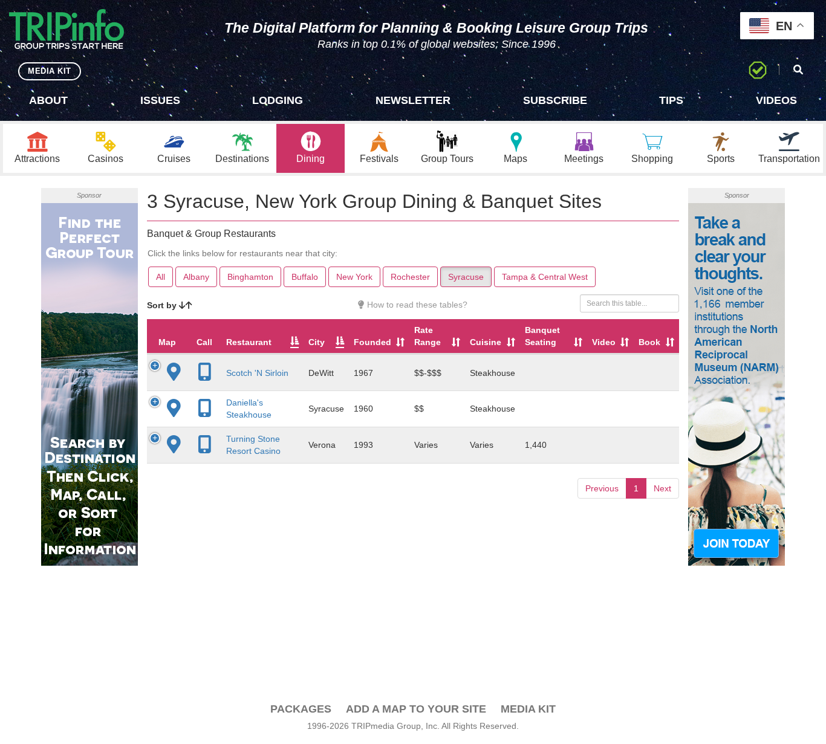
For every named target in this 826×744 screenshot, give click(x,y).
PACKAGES (300, 709)
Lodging (277, 100)
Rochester (410, 277)
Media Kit (528, 709)
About (48, 100)
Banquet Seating (542, 336)
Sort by (163, 305)
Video (604, 342)
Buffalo (304, 277)
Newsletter (413, 100)
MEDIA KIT (49, 71)
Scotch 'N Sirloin (257, 373)
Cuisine (485, 342)
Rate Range (427, 336)
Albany (196, 277)
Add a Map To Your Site (416, 709)
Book (649, 342)
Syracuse (466, 277)
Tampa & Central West (545, 277)
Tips (671, 100)
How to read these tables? (416, 304)
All (160, 277)
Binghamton (250, 277)
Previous (602, 488)
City (316, 342)
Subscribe (555, 100)
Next (662, 488)
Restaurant (249, 342)
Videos (776, 100)
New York (354, 277)
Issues (160, 100)
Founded (372, 342)
